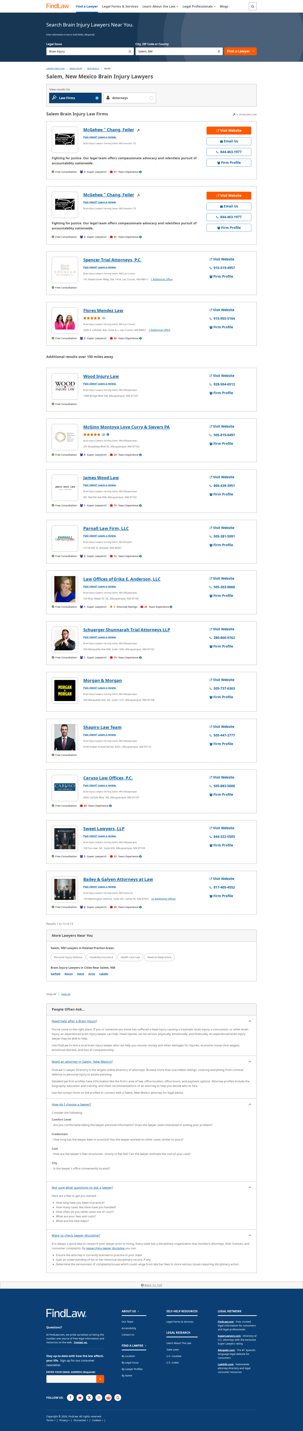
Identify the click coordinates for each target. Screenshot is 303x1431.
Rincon (69, 974)
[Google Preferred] (117, 1397)
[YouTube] (79, 1397)
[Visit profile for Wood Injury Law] (65, 386)
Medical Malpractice (159, 957)
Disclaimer (80, 1420)
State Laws (172, 1349)
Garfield (55, 974)
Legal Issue (54, 44)
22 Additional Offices (163, 898)
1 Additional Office (162, 279)
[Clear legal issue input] (130, 51)
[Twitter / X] (89, 1397)
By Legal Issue (130, 1362)
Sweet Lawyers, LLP (103, 828)
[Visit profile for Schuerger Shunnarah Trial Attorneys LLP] (65, 640)
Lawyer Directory (55, 68)
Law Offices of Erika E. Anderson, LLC (121, 579)
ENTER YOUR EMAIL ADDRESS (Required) (70, 1372)
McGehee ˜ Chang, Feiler (108, 129)
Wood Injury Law (101, 376)
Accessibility (129, 1328)
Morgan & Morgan (102, 680)
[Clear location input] (219, 51)
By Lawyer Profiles (132, 1369)
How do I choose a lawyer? (71, 1104)
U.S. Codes (172, 1362)
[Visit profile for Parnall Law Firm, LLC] (65, 538)
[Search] (253, 6)
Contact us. (80, 1342)
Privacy (63, 1420)
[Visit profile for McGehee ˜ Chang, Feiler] (65, 140)
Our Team (127, 1321)
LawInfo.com (226, 1364)
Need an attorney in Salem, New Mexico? (82, 1062)
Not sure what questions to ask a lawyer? (82, 1187)
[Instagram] (98, 1397)
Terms (50, 1420)
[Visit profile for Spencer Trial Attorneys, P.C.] (65, 270)
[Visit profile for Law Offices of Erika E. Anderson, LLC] (65, 589)
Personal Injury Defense (68, 957)
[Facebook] (70, 1397)
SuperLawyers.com (229, 1336)
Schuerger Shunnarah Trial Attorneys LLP (126, 629)
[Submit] (100, 1379)
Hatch (80, 974)
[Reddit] (108, 1397)
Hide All (65, 994)
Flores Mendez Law (103, 310)
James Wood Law (101, 477)
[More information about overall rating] (108, 434)
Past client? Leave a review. (99, 137)
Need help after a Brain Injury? (74, 1021)
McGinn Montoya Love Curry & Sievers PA (126, 427)
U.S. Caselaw (173, 1356)
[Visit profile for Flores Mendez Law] (65, 321)
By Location (128, 1356)
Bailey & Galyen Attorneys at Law (118, 879)
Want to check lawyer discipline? (76, 1235)
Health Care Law (130, 957)
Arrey (91, 974)
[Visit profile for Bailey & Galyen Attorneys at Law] (65, 889)
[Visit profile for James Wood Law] (65, 488)
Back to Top (153, 1285)
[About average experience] (140, 172)
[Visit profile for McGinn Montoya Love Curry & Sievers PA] (65, 437)
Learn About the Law (178, 1343)
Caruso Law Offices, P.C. (108, 778)
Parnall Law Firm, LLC (106, 528)
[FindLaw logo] (59, 6)
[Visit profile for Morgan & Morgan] (65, 690)
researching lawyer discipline (105, 1248)
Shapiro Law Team (102, 727)
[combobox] (90, 51)
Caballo (103, 974)
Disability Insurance (101, 957)
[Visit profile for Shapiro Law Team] (65, 737)
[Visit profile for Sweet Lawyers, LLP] (65, 839)
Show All (51, 994)
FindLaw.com (226, 1321)
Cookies (97, 1420)
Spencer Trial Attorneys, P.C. (112, 260)
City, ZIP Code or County (152, 44)
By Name (127, 1375)
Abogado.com (226, 1350)
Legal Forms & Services (179, 1321)
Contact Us (128, 1334)
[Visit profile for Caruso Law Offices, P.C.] (65, 788)
